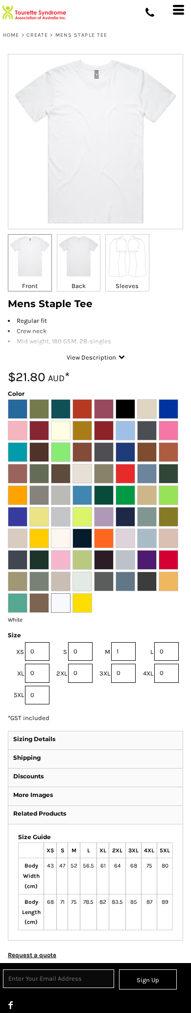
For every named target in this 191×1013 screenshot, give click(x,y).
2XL (61, 673)
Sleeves (127, 285)
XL (20, 673)
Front (30, 285)
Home (11, 35)
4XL (148, 673)
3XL (104, 673)
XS (20, 651)
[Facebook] (11, 1005)
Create (37, 35)
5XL (19, 695)
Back (79, 285)
